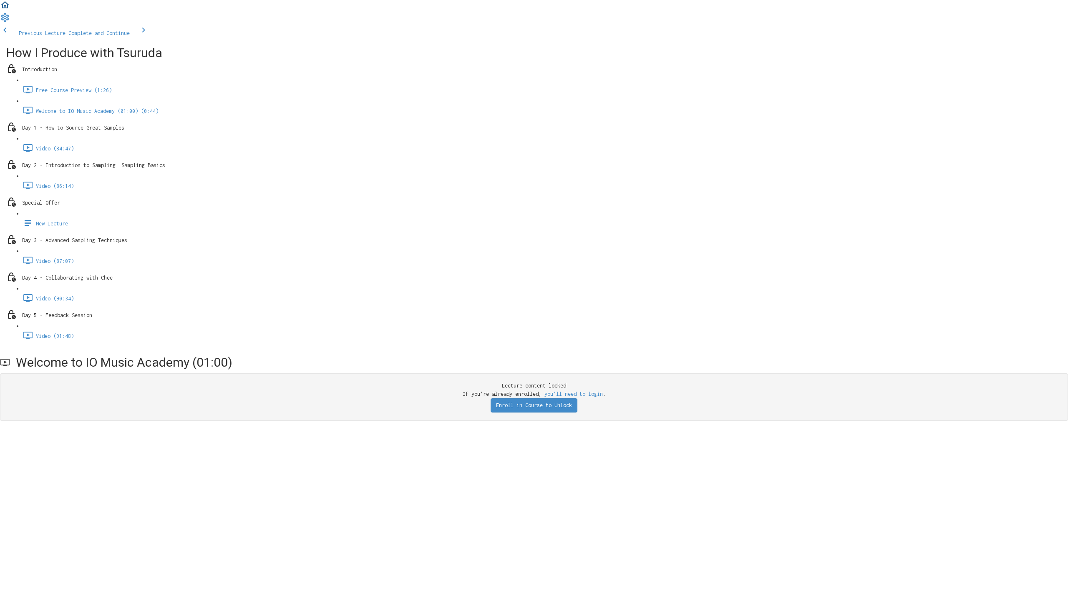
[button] (5, 8)
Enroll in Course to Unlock (534, 405)
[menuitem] (5, 21)
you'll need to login (573, 394)
